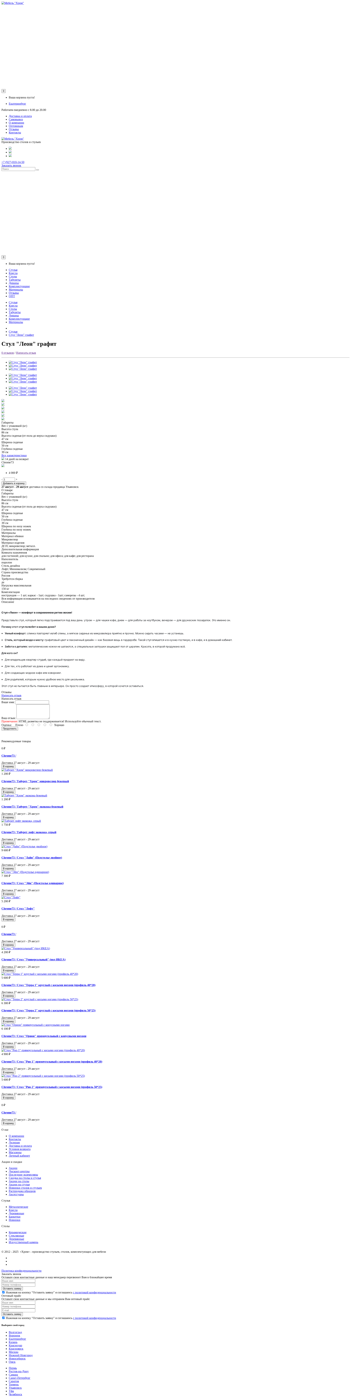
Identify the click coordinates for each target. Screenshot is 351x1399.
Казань (13, 1342)
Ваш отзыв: (8, 718)
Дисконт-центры (19, 1171)
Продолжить (10, 728)
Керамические (18, 1232)
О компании (16, 122)
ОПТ (12, 296)
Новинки (14, 1219)
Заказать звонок (11, 165)
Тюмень (14, 1384)
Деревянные (16, 1213)
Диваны (14, 283)
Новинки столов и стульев (25, 1187)
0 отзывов (7, 352)
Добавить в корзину (14, 483)
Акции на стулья (19, 1184)
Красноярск (16, 1348)
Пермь (13, 1368)
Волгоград (15, 1332)
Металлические (18, 1206)
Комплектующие (19, 286)
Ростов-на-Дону (19, 1371)
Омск (12, 1361)
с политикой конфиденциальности (94, 1292)
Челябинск (15, 1394)
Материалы (16, 289)
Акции (13, 1168)
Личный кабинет (19, 1155)
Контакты (15, 132)
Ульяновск (15, 1387)
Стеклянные (16, 1235)
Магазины (15, 1152)
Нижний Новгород (21, 1355)
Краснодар (15, 1345)
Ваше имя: (7, 702)
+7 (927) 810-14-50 (12, 162)
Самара (13, 1374)
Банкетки (14, 1216)
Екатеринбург (17, 103)
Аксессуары (16, 1194)
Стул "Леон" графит (21, 334)
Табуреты (15, 279)
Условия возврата (20, 1149)
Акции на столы (19, 1181)
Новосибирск (17, 1358)
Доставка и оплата (20, 116)
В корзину (8, 766)
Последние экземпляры (23, 1174)
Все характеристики (14, 455)
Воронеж (14, 1335)
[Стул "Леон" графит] (23, 362)
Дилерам (14, 1142)
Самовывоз (16, 119)
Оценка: (6, 725)
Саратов (14, 1381)
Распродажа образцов (22, 1191)
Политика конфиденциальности (21, 1270)
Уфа (11, 1391)
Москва (13, 1352)
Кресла (13, 273)
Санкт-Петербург (19, 1377)
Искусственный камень (23, 1242)
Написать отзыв (26, 352)
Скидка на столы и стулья (25, 1177)
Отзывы (14, 129)
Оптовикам (16, 125)
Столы (13, 276)
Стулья (13, 269)
